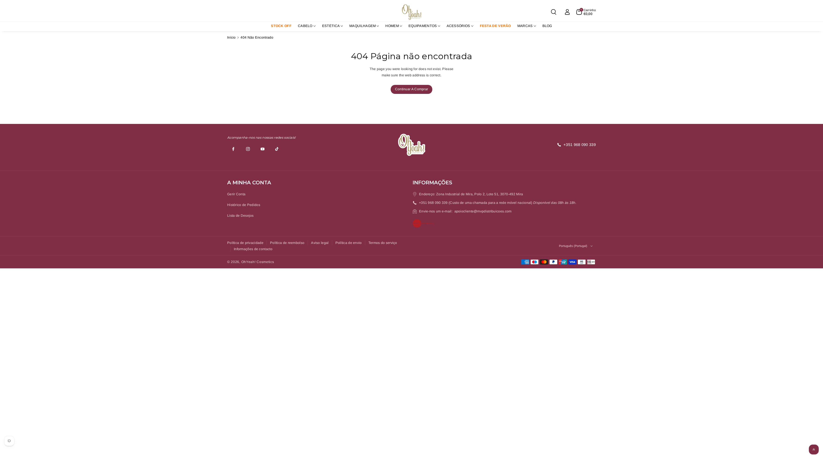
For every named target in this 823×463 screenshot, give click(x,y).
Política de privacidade (245, 243)
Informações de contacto (253, 249)
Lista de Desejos (240, 215)
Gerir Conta (236, 194)
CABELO (305, 26)
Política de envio (348, 243)
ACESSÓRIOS (458, 26)
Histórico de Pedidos (243, 205)
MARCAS (525, 26)
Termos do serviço (382, 243)
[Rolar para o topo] (814, 449)
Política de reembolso (287, 243)
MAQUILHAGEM (362, 26)
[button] (553, 12)
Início (231, 37)
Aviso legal (320, 243)
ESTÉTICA (331, 26)
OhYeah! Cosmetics (257, 262)
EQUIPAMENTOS (422, 26)
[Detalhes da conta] (567, 12)
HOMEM (392, 26)
